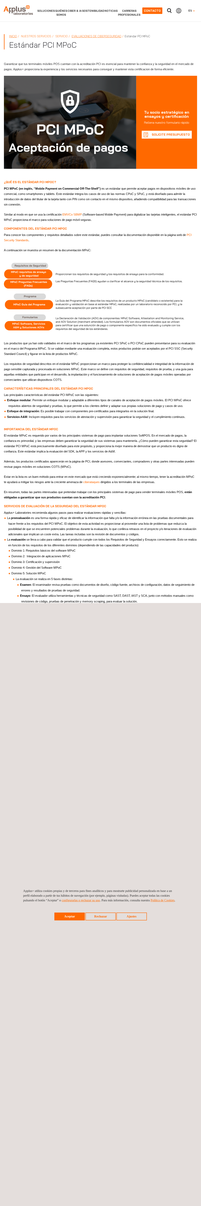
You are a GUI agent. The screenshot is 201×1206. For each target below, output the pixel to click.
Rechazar (100, 916)
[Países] (178, 10)
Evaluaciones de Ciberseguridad (96, 36)
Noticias (111, 10)
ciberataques (91, 482)
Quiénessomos (61, 12)
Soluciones (46, 10)
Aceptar (69, 916)
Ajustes (131, 916)
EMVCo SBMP (72, 214)
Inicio (13, 36)
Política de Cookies (163, 900)
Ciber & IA (75, 10)
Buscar (169, 10)
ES (190, 10)
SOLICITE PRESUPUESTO (170, 134)
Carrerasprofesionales (129, 12)
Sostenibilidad (93, 10)
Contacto (152, 11)
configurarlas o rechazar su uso (81, 900)
